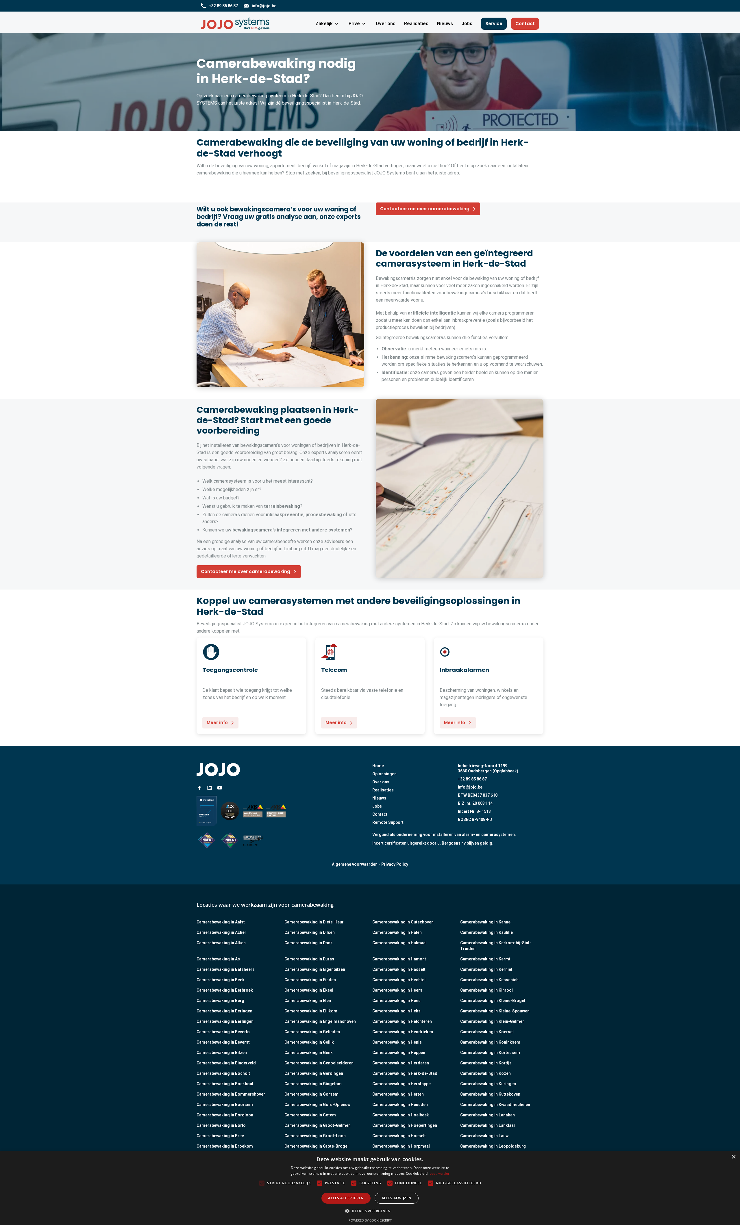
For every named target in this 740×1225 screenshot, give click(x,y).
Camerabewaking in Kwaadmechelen (495, 1104)
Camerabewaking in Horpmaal (401, 1146)
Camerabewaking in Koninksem (490, 1042)
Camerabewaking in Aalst (221, 922)
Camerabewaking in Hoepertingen (404, 1125)
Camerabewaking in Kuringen (488, 1083)
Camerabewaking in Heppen (398, 1052)
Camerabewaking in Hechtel (399, 979)
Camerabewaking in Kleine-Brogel (492, 1000)
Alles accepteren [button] (346, 1198)
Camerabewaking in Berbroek (225, 990)
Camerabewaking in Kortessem (490, 1052)
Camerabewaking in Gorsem (311, 1094)
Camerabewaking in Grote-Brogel (316, 1146)
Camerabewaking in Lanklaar (487, 1125)
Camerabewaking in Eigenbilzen (314, 969)
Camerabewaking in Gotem (310, 1115)
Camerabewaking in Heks (396, 1011)
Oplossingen (384, 774)
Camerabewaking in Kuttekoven (490, 1094)
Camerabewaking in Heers (397, 990)
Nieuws (379, 798)
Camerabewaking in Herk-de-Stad (404, 1073)
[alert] (370, 1188)
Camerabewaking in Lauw (484, 1135)
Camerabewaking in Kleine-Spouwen (495, 1011)
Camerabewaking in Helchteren (402, 1021)
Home (378, 765)
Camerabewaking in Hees (396, 1000)
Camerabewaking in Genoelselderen (319, 1063)
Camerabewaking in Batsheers (226, 969)
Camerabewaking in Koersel (487, 1031)
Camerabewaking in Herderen (400, 1063)
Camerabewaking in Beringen (224, 1011)
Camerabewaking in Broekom (225, 1146)
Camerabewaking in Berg (220, 1000)
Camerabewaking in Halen (397, 932)
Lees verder (439, 1173)
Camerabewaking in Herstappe (401, 1083)
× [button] (733, 1157)
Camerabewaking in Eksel (308, 990)
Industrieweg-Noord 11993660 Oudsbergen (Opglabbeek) (488, 768)
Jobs (377, 806)
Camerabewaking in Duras (309, 959)
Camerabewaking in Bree (220, 1135)
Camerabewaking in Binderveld (226, 1063)
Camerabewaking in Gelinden (312, 1031)
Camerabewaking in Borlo (221, 1125)
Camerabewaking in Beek (221, 979)
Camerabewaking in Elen (307, 1000)
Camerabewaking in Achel (221, 932)
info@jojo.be (470, 787)
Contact (525, 24)
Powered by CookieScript (370, 1220)
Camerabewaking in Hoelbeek (400, 1115)
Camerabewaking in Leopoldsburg (493, 1146)
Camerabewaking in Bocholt (223, 1073)
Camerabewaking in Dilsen (309, 932)
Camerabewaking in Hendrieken (402, 1031)
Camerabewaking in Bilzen (222, 1052)
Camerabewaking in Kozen (485, 1073)
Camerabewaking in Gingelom (313, 1083)
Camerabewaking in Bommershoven (231, 1094)
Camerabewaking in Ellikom (310, 1011)
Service (493, 24)
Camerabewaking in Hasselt (399, 969)
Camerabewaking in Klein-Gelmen (492, 1021)
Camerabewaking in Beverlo (223, 1031)
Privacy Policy (394, 864)
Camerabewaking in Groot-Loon (315, 1135)
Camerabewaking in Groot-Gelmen (317, 1125)
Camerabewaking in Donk (308, 942)
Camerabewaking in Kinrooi (486, 990)
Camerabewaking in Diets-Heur (314, 922)
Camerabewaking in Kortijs (486, 1063)
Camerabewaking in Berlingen (225, 1021)
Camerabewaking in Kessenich (489, 979)
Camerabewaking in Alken (221, 942)
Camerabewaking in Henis (397, 1042)
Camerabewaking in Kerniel (486, 969)
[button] (327, 23)
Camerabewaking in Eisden (310, 979)
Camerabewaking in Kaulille (486, 932)
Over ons (380, 782)
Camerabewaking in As (218, 959)
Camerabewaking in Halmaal (399, 942)
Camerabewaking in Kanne (485, 922)
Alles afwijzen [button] (397, 1198)
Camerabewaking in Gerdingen (313, 1073)
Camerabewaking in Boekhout (225, 1083)
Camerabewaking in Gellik (309, 1042)
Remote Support (388, 822)
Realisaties (383, 790)
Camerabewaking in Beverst (223, 1042)
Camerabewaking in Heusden (400, 1104)
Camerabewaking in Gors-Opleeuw (317, 1104)
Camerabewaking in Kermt (485, 959)
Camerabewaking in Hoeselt (399, 1135)
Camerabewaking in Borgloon (225, 1115)
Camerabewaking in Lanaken (487, 1115)
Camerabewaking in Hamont (399, 959)
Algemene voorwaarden (355, 864)
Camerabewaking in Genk (308, 1052)
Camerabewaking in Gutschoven (403, 922)
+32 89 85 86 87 (472, 779)
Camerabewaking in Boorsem (225, 1104)
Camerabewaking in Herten (398, 1094)
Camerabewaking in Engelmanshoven (320, 1021)
